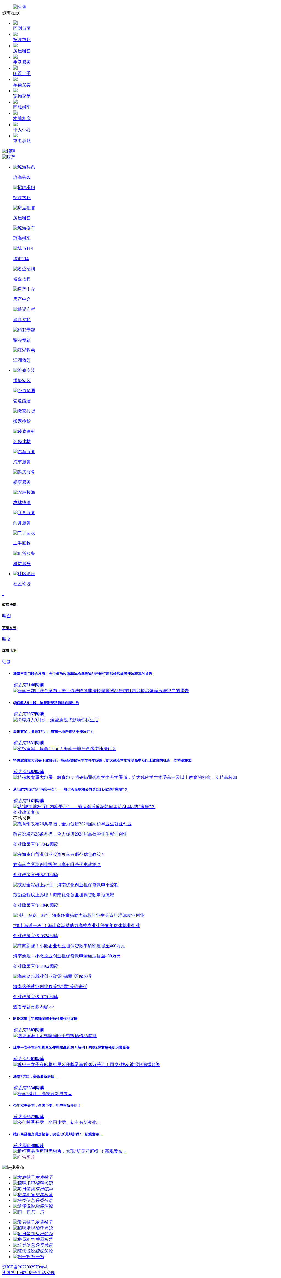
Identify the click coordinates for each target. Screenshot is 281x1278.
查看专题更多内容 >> (33, 1006)
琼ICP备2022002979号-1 (25, 1267)
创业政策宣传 (26, 812)
